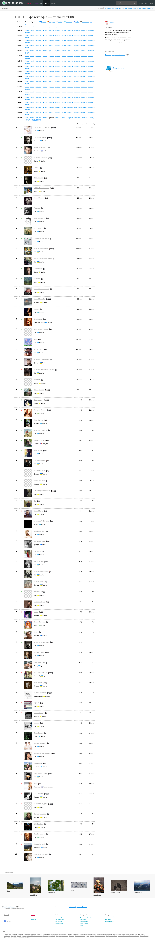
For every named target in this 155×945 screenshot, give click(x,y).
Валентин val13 (39, 581)
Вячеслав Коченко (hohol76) (43, 258)
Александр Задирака (40, 804)
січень (27, 27)
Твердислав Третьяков (41, 854)
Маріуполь (58, 936)
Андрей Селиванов (40, 692)
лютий (32, 27)
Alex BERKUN (38, 561)
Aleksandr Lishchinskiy (41, 329)
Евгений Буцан (38, 511)
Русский (6, 915)
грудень (27, 32)
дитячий (121, 8)
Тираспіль (132, 936)
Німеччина (85, 22)
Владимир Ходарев (40, 814)
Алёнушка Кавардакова (41, 642)
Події (81, 925)
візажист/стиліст (32, 934)
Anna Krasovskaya (39, 531)
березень (38, 27)
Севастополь (101, 936)
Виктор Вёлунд (38, 400)
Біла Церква (76, 934)
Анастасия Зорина (39, 602)
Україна (43, 22)
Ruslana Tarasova (115, 892)
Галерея (38, 3)
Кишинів (19, 936)
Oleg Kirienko (38, 268)
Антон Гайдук (33, 895)
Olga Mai (36, 703)
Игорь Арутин (38, 682)
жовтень (84, 30)
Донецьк (107, 934)
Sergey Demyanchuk (40, 147)
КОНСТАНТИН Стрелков (41, 188)
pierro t (36, 632)
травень (51, 27)
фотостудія (60, 934)
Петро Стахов (38, 349)
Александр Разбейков (41, 248)
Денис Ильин (38, 450)
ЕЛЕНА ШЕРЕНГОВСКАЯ (42, 127)
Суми (115, 936)
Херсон (146, 936)
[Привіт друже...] (119, 885)
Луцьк (50, 936)
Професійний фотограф (10, 934)
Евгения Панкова (39, 622)
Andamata (37, 279)
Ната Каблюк (38, 319)
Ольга (8, 891)
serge (72, 890)
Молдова (52, 22)
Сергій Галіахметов (40, 137)
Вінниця (93, 934)
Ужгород (137, 936)
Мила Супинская (39, 390)
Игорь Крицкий (38, 178)
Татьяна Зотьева (39, 440)
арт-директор (52, 934)
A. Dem (36, 612)
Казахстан (69, 22)
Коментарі (33, 919)
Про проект (83, 919)
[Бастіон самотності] (142, 885)
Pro (59, 3)
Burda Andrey (51, 892)
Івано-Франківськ (126, 934)
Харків (144, 8)
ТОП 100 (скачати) (114, 23)
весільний (115, 8)
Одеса (130, 8)
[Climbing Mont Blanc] (79, 885)
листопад (91, 30)
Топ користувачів (60, 917)
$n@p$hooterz (38, 824)
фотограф (108, 8)
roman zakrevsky (39, 713)
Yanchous (37, 208)
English (6, 917)
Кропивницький (38, 936)
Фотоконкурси (59, 923)
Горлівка (98, 934)
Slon (35, 339)
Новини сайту (84, 923)
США (77, 22)
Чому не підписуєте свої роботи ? (115, 55)
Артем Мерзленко (39, 470)
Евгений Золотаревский (41, 289)
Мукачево (71, 936)
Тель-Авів (120, 936)
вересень (77, 30)
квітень (45, 27)
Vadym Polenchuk (39, 662)
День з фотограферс (86, 917)
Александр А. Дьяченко (41, 521)
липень (64, 27)
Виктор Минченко (39, 480)
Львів (134, 8)
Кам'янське (7, 936)
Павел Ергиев (38, 733)
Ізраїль (60, 22)
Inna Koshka (37, 551)
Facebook (8, 921)
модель (26, 934)
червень (57, 27)
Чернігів (20, 937)
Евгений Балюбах (39, 299)
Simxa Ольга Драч (40, 743)
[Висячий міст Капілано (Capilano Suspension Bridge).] (15, 885)
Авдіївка (70, 934)
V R (35, 501)
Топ (46, 3)
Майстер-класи (109, 921)
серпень (70, 30)
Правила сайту (84, 921)
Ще (52, 3)
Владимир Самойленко (41, 359)
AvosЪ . (36, 723)
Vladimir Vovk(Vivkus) (40, 773)
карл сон (36, 309)
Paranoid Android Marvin (41, 238)
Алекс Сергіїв (97, 895)
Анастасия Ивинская (40, 672)
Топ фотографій (59, 919)
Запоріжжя (118, 934)
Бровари (88, 934)
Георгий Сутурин (39, 198)
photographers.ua (9, 907)
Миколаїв (77, 936)
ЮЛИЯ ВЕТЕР (38, 228)
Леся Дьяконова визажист (42, 753)
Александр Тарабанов (41, 571)
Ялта (28, 937)
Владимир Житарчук (40, 430)
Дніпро (139, 8)
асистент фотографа (43, 934)
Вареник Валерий (39, 844)
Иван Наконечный (39, 541)
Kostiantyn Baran (39, 652)
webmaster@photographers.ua (78, 907)
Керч (12, 936)
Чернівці (24, 937)
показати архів (36, 119)
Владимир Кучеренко (40, 157)
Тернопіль (126, 936)
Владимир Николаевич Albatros (44, 369)
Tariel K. (36, 167)
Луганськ (45, 936)
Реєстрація (149, 3)
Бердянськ (83, 934)
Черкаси (15, 937)
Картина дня (58, 921)
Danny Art (37, 379)
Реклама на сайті (110, 917)
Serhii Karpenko (38, 420)
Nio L (35, 783)
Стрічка (28, 3)
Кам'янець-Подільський (138, 934)
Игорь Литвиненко (39, 218)
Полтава (92, 936)
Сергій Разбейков (39, 460)
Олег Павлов (38, 763)
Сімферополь (109, 936)
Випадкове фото (118, 68)
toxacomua (37, 591)
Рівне (96, 936)
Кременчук (25, 936)
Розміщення (108, 919)
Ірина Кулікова (138, 892)
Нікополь (82, 936)
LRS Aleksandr (38, 793)
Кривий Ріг (149, 8)
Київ (126, 8)
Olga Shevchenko (39, 834)
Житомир (112, 934)
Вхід (141, 3)
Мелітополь (65, 936)
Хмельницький (8, 937)
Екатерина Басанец (40, 410)
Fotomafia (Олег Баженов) (42, 491)
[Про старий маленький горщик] (99, 885)
